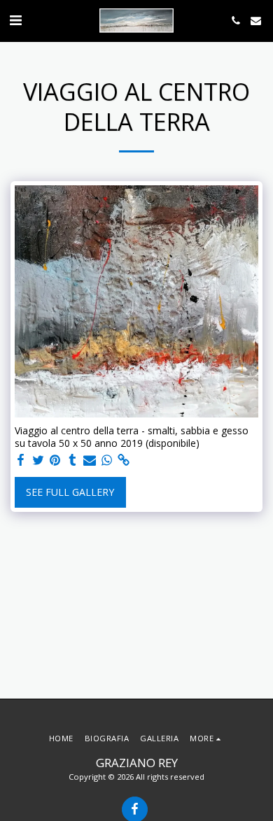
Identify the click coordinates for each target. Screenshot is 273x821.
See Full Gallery (70, 492)
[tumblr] (72, 460)
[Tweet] (38, 460)
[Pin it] (55, 460)
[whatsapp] (107, 460)
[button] (15, 20)
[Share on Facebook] (21, 460)
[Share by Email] (89, 460)
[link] (124, 460)
